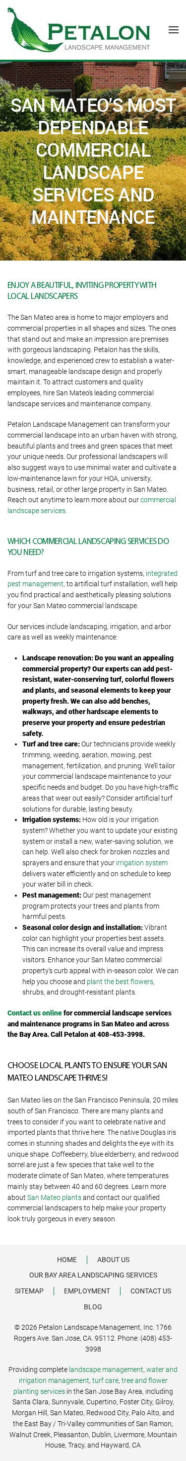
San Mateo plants (54, 1197)
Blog (93, 1307)
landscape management (106, 1369)
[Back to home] (78, 30)
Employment (87, 1291)
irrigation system (142, 863)
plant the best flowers (120, 982)
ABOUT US (113, 1260)
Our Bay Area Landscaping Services (93, 1275)
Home (67, 1260)
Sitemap (29, 1291)
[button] (174, 30)
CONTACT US (150, 1291)
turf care (105, 1380)
